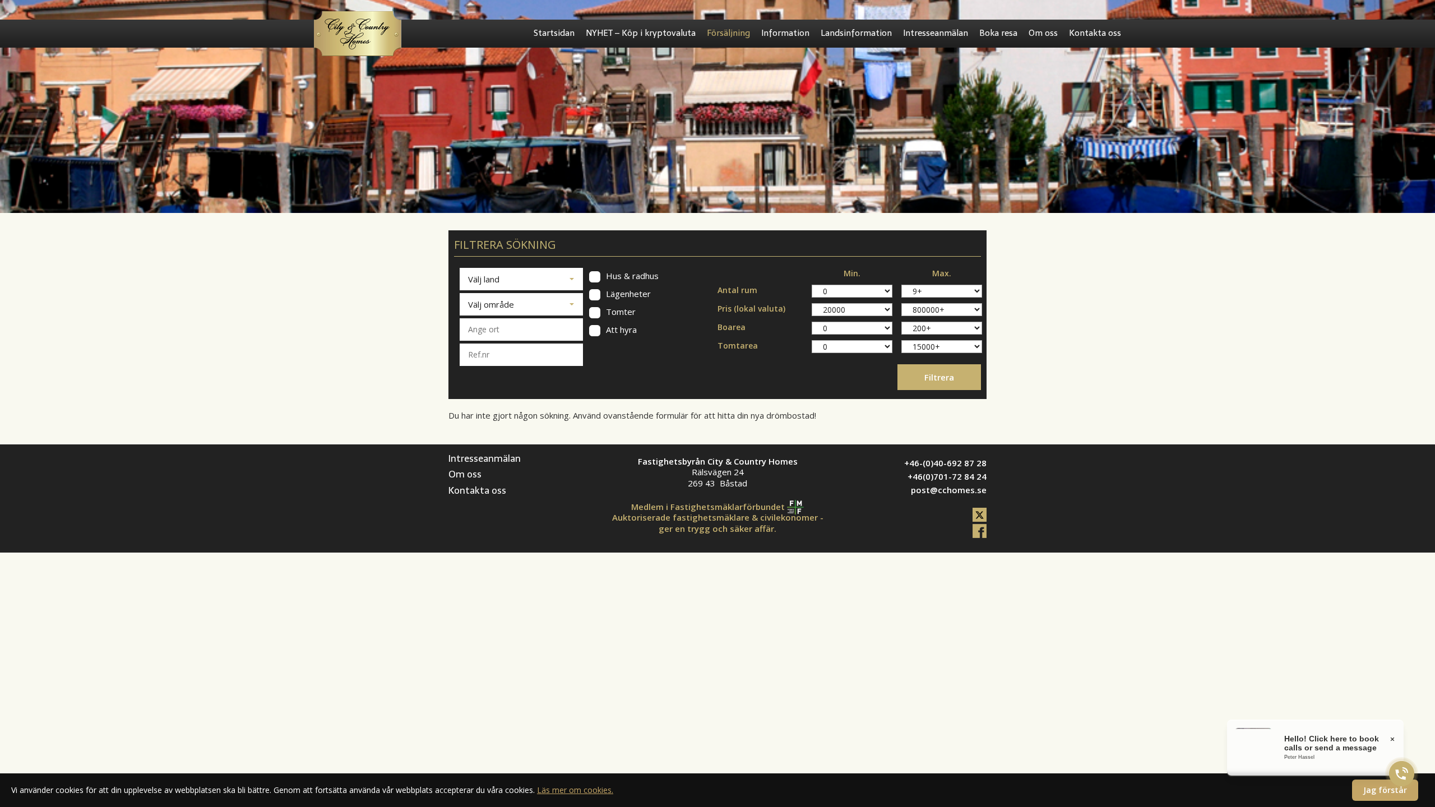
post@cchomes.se (949, 489)
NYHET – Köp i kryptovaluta (641, 33)
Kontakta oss (1095, 33)
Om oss (1043, 33)
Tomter (620, 312)
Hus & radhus (631, 276)
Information (785, 33)
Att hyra (620, 329)
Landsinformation (856, 33)
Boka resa (998, 33)
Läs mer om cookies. (575, 790)
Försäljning (728, 33)
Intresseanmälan (935, 33)
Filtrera (939, 377)
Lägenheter (627, 294)
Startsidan (554, 33)
